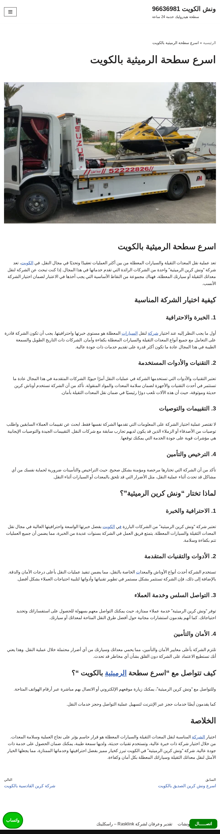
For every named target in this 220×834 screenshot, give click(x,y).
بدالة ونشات (188, 824)
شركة (153, 333)
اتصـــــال (203, 823)
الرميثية (116, 673)
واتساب (13, 820)
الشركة (198, 737)
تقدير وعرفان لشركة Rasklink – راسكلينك (134, 824)
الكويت (27, 263)
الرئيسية (209, 43)
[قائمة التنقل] (10, 11)
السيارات (130, 333)
